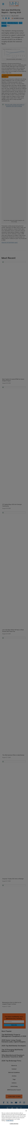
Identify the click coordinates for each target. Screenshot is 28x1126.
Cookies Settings (14, 1123)
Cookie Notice (9, 1120)
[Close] (26, 1111)
